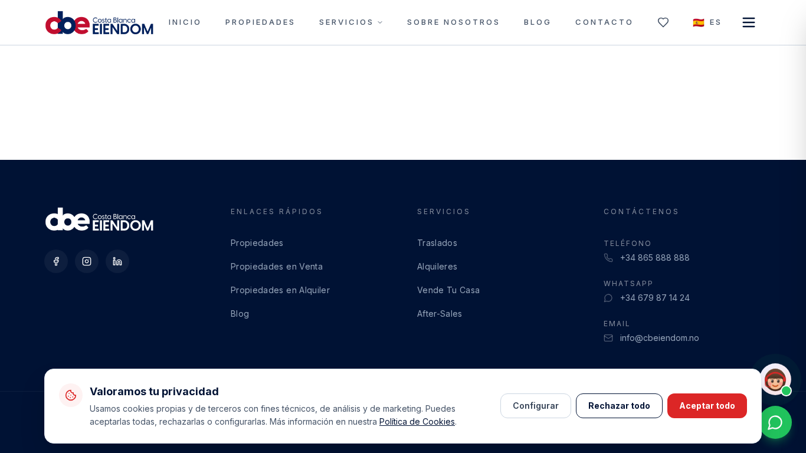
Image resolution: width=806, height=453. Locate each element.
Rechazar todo (619, 406)
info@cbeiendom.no (659, 338)
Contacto (604, 22)
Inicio (185, 22)
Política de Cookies (417, 421)
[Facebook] (56, 261)
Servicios (346, 22)
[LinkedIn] (117, 261)
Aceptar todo (707, 406)
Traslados (437, 243)
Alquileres (437, 266)
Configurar (536, 406)
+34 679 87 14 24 (655, 298)
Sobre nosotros (453, 22)
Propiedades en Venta (277, 266)
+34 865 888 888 (655, 257)
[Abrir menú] (749, 22)
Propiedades (260, 22)
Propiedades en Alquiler (280, 290)
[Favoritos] (663, 22)
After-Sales (440, 313)
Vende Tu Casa (448, 290)
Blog (538, 22)
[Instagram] (87, 261)
